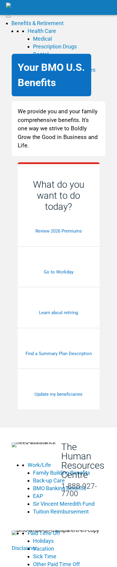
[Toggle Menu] (8, 17)
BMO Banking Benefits (59, 488)
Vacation (43, 548)
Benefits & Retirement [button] (37, 23)
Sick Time (44, 556)
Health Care (42, 31)
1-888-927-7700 (79, 490)
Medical (42, 39)
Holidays (43, 541)
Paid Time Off (44, 533)
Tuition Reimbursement (61, 511)
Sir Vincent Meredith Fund (63, 504)
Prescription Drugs (55, 46)
